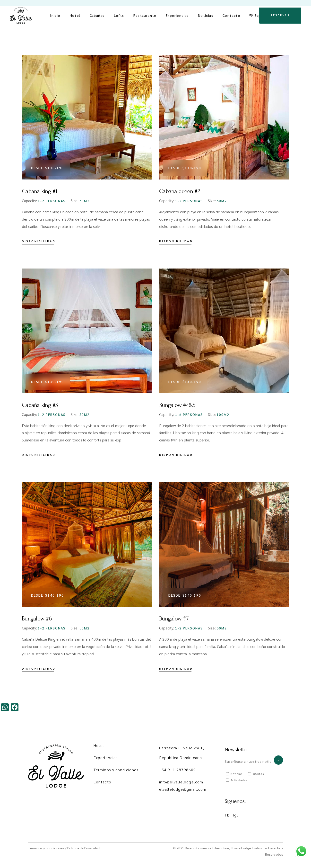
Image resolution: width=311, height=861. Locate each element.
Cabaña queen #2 (179, 191)
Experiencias (106, 757)
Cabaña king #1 (40, 191)
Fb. (228, 814)
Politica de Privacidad (83, 848)
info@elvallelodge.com (181, 781)
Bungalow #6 (37, 618)
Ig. (235, 814)
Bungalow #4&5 (177, 405)
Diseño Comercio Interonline (207, 848)
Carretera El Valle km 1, (181, 747)
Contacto (102, 781)
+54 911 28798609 (177, 769)
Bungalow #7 (174, 618)
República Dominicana (180, 757)
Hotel (99, 745)
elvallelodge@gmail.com (182, 789)
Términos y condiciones (116, 769)
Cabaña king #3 (40, 405)
